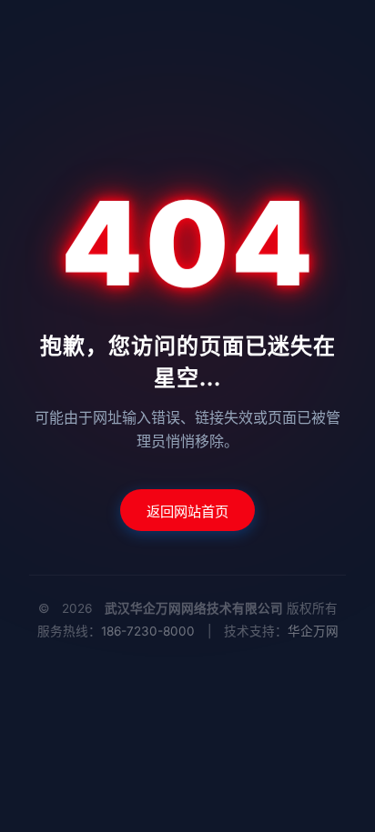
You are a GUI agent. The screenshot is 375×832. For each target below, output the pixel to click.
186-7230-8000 (148, 631)
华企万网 (313, 631)
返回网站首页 (187, 511)
